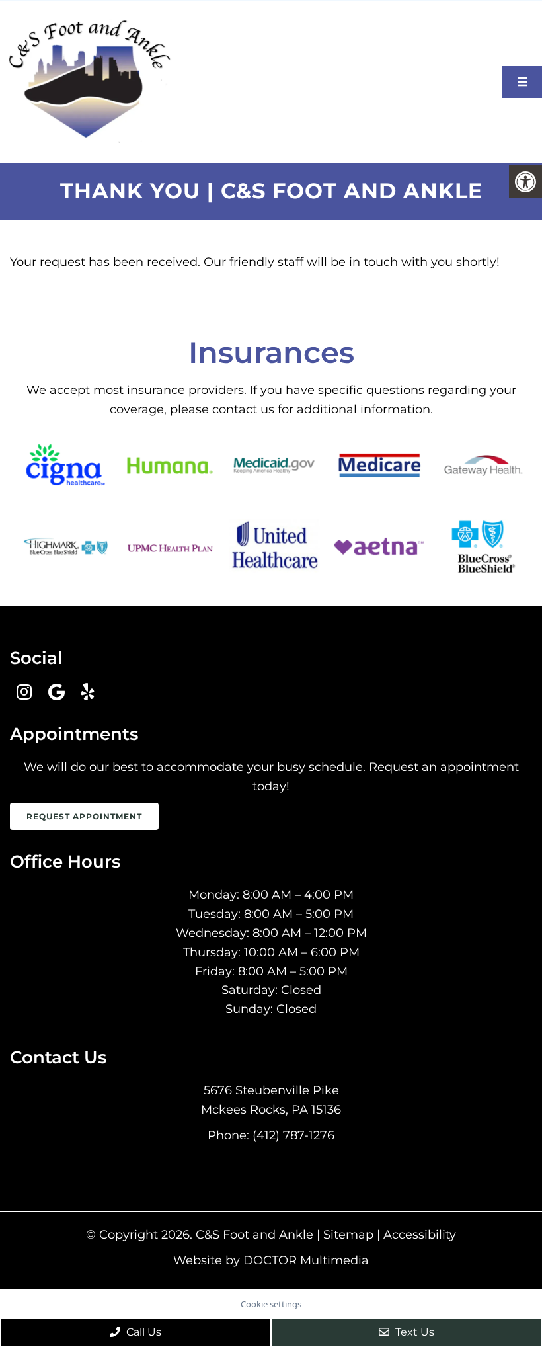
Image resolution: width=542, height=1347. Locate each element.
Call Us (142, 1332)
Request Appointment (84, 816)
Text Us (413, 1332)
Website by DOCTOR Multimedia (271, 1260)
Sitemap (348, 1234)
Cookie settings (271, 1304)
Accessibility (419, 1234)
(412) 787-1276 (293, 1135)
